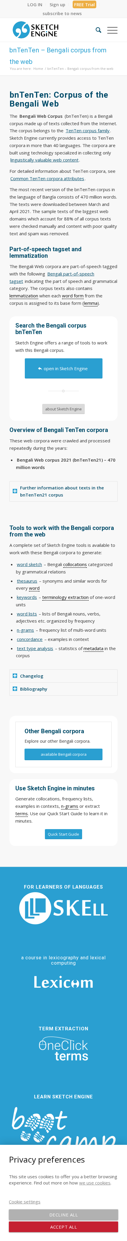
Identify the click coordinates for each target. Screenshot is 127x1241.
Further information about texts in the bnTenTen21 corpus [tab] (62, 491)
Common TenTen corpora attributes (47, 178)
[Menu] (109, 30)
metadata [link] (93, 648)
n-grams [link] (69, 806)
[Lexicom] (63, 981)
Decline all (63, 1215)
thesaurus (27, 581)
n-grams (25, 630)
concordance (30, 639)
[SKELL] (63, 908)
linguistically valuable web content (44, 160)
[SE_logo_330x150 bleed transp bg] (52, 30)
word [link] (34, 588)
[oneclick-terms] (63, 1048)
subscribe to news (62, 13)
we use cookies (94, 1183)
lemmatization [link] (23, 296)
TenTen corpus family (88, 130)
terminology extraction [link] (65, 597)
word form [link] (73, 296)
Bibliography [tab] (33, 689)
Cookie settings (24, 1202)
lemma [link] (90, 303)
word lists (27, 614)
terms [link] (21, 813)
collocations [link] (75, 564)
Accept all (63, 1227)
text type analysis (35, 648)
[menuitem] (35, 4)
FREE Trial (84, 4)
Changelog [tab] (31, 676)
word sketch (29, 564)
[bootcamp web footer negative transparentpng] (63, 1135)
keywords (27, 597)
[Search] (95, 30)
